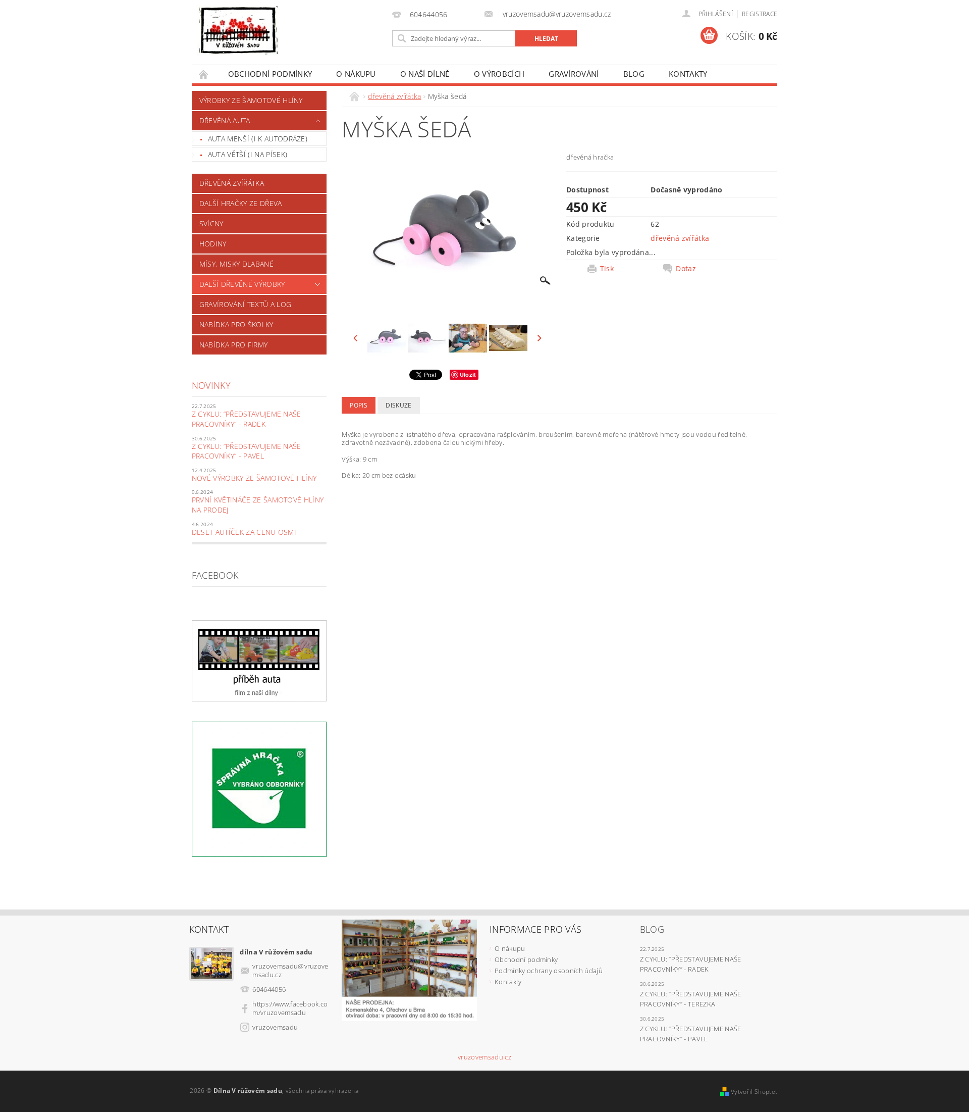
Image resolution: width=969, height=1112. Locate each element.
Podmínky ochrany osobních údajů (549, 970)
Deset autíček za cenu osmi (244, 532)
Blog (633, 74)
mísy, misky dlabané (236, 264)
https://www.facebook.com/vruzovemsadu (290, 1008)
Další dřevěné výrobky (242, 284)
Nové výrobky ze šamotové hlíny (254, 478)
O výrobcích (499, 74)
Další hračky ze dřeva (240, 203)
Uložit (468, 374)
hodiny (213, 243)
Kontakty (688, 74)
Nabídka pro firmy (233, 344)
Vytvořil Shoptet (754, 1091)
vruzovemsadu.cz (484, 1057)
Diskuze (398, 405)
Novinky (211, 385)
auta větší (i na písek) (247, 154)
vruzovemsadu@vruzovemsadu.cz (290, 970)
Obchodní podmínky (270, 74)
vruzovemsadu (275, 1027)
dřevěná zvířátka (231, 183)
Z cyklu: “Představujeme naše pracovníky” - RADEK (246, 419)
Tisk (607, 268)
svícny (211, 223)
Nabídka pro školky (236, 324)
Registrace (759, 14)
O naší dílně (425, 74)
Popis (358, 405)
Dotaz (686, 268)
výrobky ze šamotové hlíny (251, 100)
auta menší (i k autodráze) (257, 138)
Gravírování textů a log (245, 304)
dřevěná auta (224, 120)
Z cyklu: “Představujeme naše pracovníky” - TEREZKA (690, 998)
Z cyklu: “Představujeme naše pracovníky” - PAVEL (246, 451)
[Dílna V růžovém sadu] (238, 30)
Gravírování (574, 74)
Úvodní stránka (204, 74)
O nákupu (356, 74)
